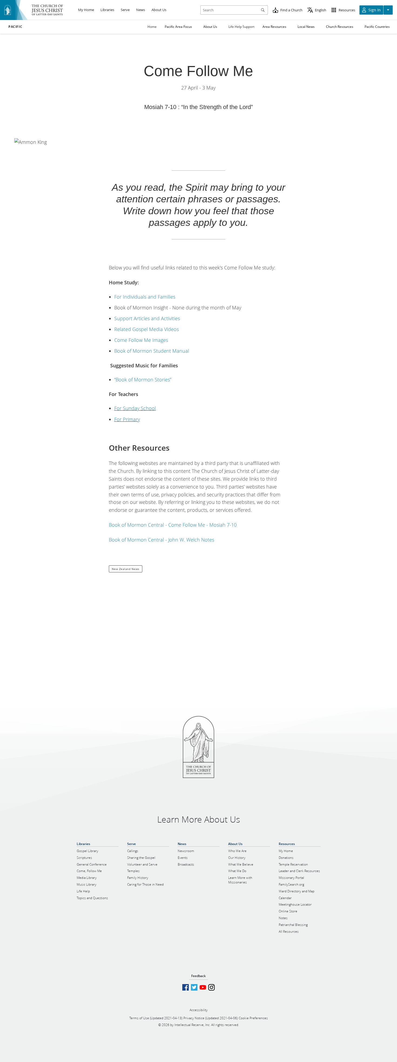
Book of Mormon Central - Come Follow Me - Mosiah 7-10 (173, 525)
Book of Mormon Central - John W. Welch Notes (161, 539)
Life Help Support (241, 26)
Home (152, 26)
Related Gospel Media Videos (146, 329)
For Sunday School (135, 408)
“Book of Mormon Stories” (142, 379)
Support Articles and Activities (147, 318)
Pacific (15, 27)
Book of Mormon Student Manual (151, 351)
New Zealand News (125, 569)
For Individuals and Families (144, 296)
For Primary (127, 419)
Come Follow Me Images (141, 340)
